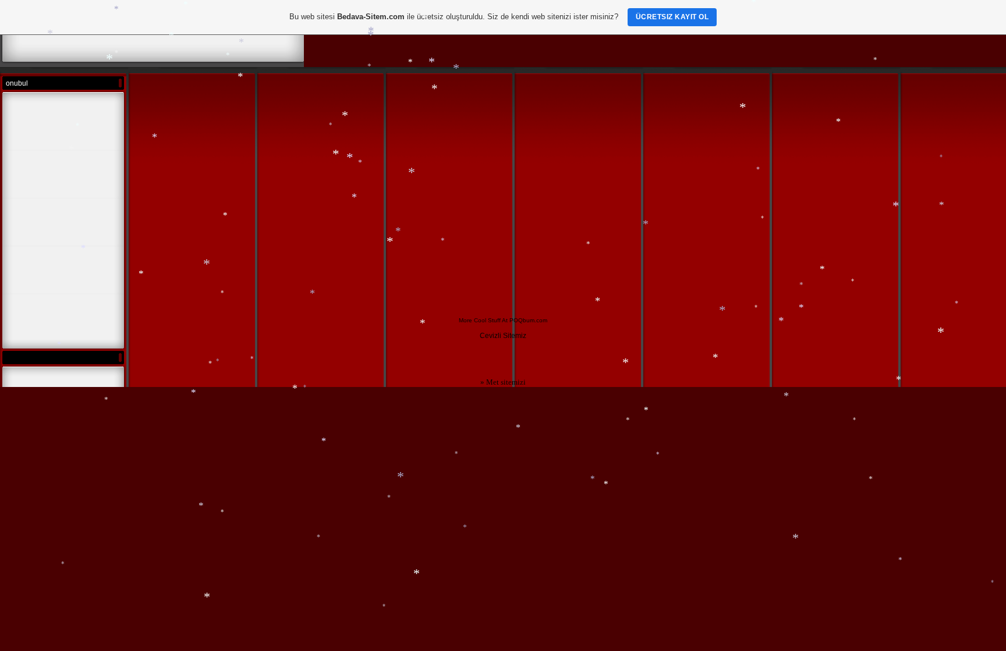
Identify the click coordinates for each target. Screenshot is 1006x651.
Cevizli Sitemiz (503, 336)
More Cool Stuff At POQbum (496, 320)
